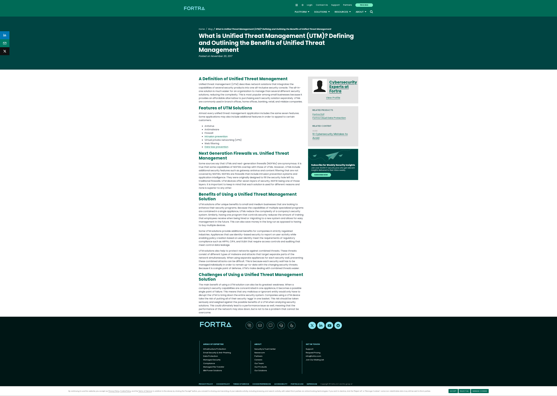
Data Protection (210, 356)
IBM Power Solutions (212, 370)
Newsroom (259, 352)
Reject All (464, 391)
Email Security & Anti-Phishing (217, 352)
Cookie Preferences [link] (261, 384)
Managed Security (211, 359)
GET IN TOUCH (313, 344)
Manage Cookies (480, 391)
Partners (347, 4)
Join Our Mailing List (315, 359)
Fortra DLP (318, 114)
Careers (258, 359)
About (361, 12)
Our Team (259, 363)
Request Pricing (313, 352)
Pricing (364, 5)
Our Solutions (260, 370)
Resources (343, 12)
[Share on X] (4, 51)
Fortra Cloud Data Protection (329, 118)
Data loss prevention (216, 147)
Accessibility (280, 384)
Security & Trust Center (265, 349)
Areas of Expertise (213, 344)
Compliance (209, 363)
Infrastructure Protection (214, 349)
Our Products (260, 366)
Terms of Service (145, 391)
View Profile (333, 97)
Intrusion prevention (216, 136)
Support (335, 4)
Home (202, 29)
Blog (210, 29)
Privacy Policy (113, 391)
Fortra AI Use (297, 384)
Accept (453, 391)
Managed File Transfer (213, 366)
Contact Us (322, 4)
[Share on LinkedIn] (4, 35)
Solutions (322, 12)
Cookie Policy (125, 391)
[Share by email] (4, 43)
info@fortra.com (313, 356)
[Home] (195, 8)
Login (309, 4)
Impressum (312, 384)
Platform (302, 12)
